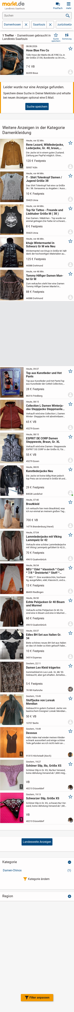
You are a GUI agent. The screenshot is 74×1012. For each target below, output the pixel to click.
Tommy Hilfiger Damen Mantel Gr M (44, 277)
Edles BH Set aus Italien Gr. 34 (43, 636)
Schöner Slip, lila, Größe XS (43, 765)
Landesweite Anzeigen (37, 842)
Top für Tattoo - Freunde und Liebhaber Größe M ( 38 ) (44, 211)
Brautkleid (32, 504)
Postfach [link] (58, 8)
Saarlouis (39, 24)
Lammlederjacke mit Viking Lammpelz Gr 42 (44, 538)
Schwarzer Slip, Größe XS (42, 798)
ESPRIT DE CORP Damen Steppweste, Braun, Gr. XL (43, 440)
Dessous (31, 733)
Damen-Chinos (37, 870)
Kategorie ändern (39, 879)
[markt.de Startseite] (13, 3)
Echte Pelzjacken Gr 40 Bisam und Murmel (45, 603)
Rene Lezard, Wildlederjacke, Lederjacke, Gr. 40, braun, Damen (45, 146)
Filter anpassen (39, 997)
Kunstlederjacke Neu (39, 471)
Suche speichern (56, 40)
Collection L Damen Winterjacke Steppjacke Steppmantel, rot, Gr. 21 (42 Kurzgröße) (45, 407)
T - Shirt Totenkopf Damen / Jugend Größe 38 (44, 179)
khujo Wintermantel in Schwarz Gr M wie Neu (40, 244)
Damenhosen (12, 24)
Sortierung (66, 39)
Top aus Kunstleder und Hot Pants (44, 374)
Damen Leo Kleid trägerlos (43, 667)
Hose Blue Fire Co (37, 50)
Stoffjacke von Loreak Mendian (40, 702)
